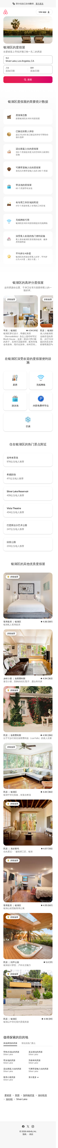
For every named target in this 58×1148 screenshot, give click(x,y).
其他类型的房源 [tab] (10, 1043)
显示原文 (40, 3)
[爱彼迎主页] (5, 11)
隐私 (25, 1134)
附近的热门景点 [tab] (28, 1043)
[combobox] (28, 61)
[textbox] (16, 71)
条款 (31, 1134)
